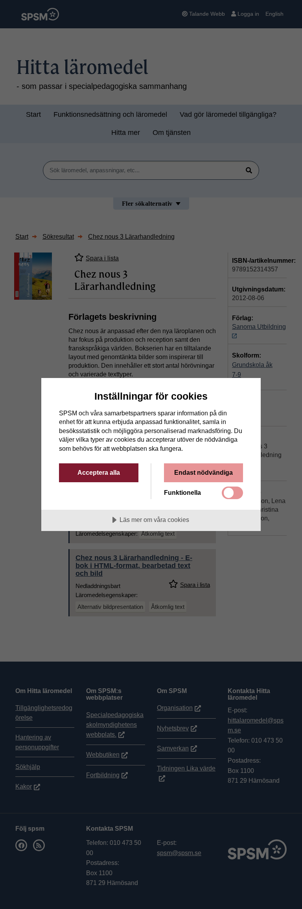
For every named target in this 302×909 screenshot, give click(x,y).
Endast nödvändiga (203, 472)
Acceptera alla (98, 472)
